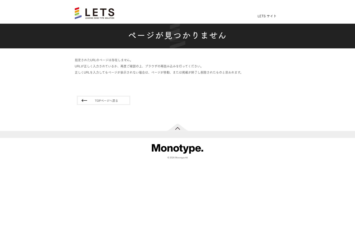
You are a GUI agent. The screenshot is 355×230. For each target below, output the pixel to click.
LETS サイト (267, 15)
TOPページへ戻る (106, 100)
